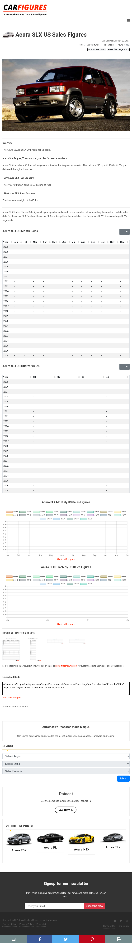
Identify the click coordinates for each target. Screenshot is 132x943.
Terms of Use (9, 924)
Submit (123, 778)
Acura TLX (113, 847)
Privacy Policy (26, 924)
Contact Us (109, 926)
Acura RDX (19, 850)
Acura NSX (81, 849)
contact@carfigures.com (66, 666)
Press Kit (41, 924)
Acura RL (50, 847)
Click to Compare (66, 559)
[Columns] (126, 232)
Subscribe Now (94, 905)
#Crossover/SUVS (96, 49)
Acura (120, 45)
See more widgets (11, 697)
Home (80, 45)
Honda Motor (108, 45)
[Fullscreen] (121, 232)
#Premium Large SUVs (118, 49)
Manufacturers (93, 45)
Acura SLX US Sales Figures (50, 34)
